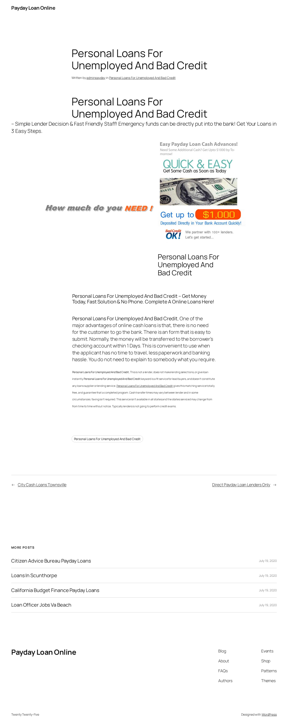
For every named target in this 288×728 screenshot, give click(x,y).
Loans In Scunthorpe (34, 575)
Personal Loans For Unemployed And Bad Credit (142, 78)
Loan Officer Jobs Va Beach (41, 605)
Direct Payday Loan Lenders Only (241, 484)
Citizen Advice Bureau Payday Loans (51, 560)
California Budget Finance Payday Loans (55, 590)
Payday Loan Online (33, 7)
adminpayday (95, 78)
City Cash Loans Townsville (42, 484)
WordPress (269, 714)
